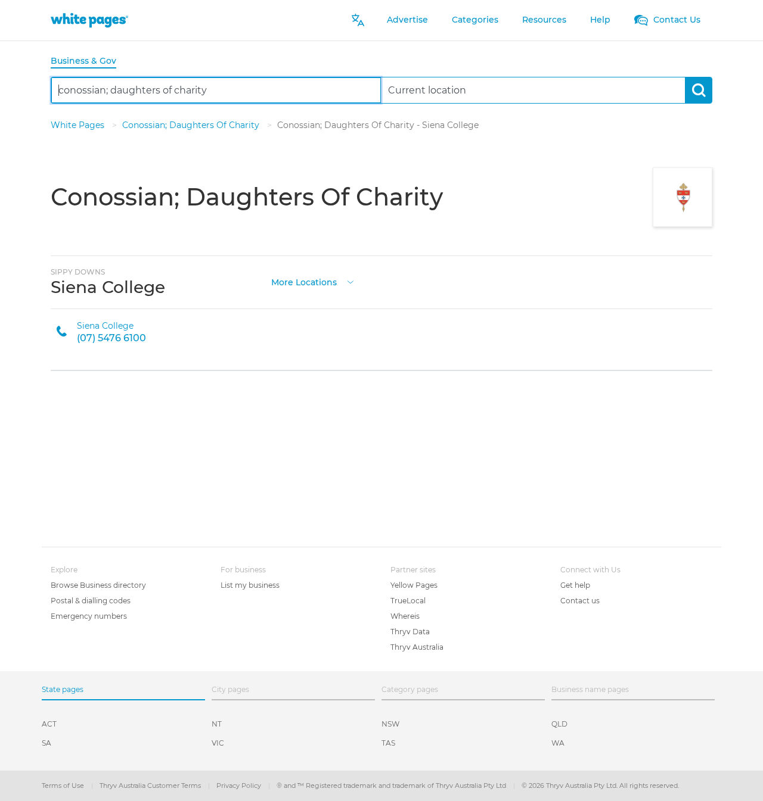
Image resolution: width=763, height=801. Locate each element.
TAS (388, 742)
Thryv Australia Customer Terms (151, 785)
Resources (544, 19)
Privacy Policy (239, 785)
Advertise (407, 19)
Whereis (405, 616)
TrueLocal (408, 600)
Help (600, 19)
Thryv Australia (416, 647)
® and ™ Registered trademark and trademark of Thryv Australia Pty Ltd (392, 785)
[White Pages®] (89, 20)
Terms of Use (64, 785)
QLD (559, 723)
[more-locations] (350, 280)
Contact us (580, 600)
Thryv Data (410, 631)
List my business (250, 585)
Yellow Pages (414, 585)
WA (558, 742)
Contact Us (675, 19)
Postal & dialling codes (91, 600)
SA (46, 742)
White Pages (79, 125)
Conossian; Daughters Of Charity (192, 125)
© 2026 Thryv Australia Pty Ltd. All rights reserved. (600, 785)
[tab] (88, 61)
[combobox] (216, 90)
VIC (218, 742)
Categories (475, 19)
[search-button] (698, 90)
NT (217, 723)
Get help (575, 585)
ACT (49, 723)
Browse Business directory (98, 585)
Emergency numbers (89, 616)
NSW (390, 723)
